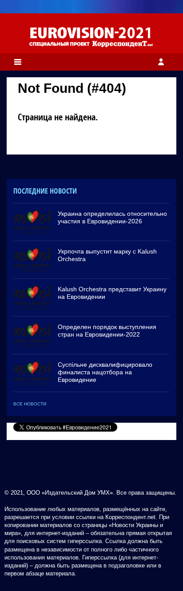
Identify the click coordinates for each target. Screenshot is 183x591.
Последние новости (45, 191)
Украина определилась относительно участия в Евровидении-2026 (112, 217)
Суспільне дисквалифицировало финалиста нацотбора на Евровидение (105, 372)
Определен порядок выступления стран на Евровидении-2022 (107, 330)
